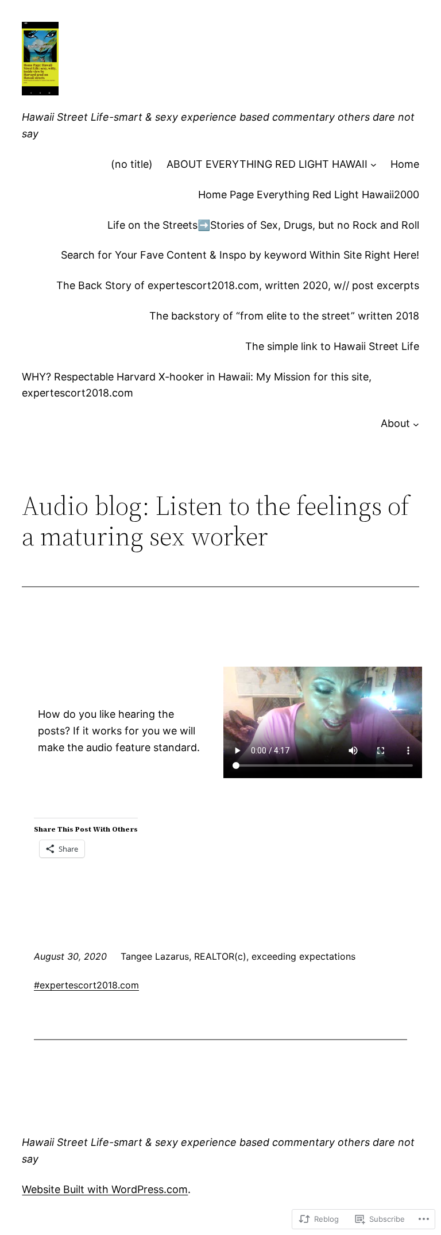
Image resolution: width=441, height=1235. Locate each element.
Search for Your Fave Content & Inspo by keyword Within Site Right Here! (240, 255)
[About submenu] (416, 424)
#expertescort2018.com (86, 985)
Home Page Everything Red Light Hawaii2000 (308, 194)
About (395, 423)
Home (404, 164)
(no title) (132, 164)
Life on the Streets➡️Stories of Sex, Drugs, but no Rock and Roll (263, 225)
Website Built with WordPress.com (105, 1189)
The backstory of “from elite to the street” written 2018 (284, 316)
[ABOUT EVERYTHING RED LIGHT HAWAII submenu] (373, 164)
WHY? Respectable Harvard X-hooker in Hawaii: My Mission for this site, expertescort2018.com (197, 385)
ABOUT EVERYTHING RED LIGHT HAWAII (267, 164)
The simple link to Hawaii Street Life (332, 346)
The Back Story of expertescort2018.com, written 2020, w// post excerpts (237, 285)
